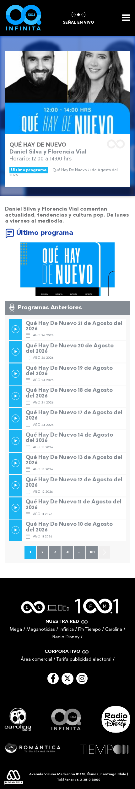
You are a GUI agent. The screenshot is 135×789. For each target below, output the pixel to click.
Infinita (66, 629)
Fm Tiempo (89, 629)
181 (92, 552)
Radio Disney (65, 637)
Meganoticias (40, 629)
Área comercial (36, 659)
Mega (16, 629)
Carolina (113, 629)
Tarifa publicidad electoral (83, 659)
